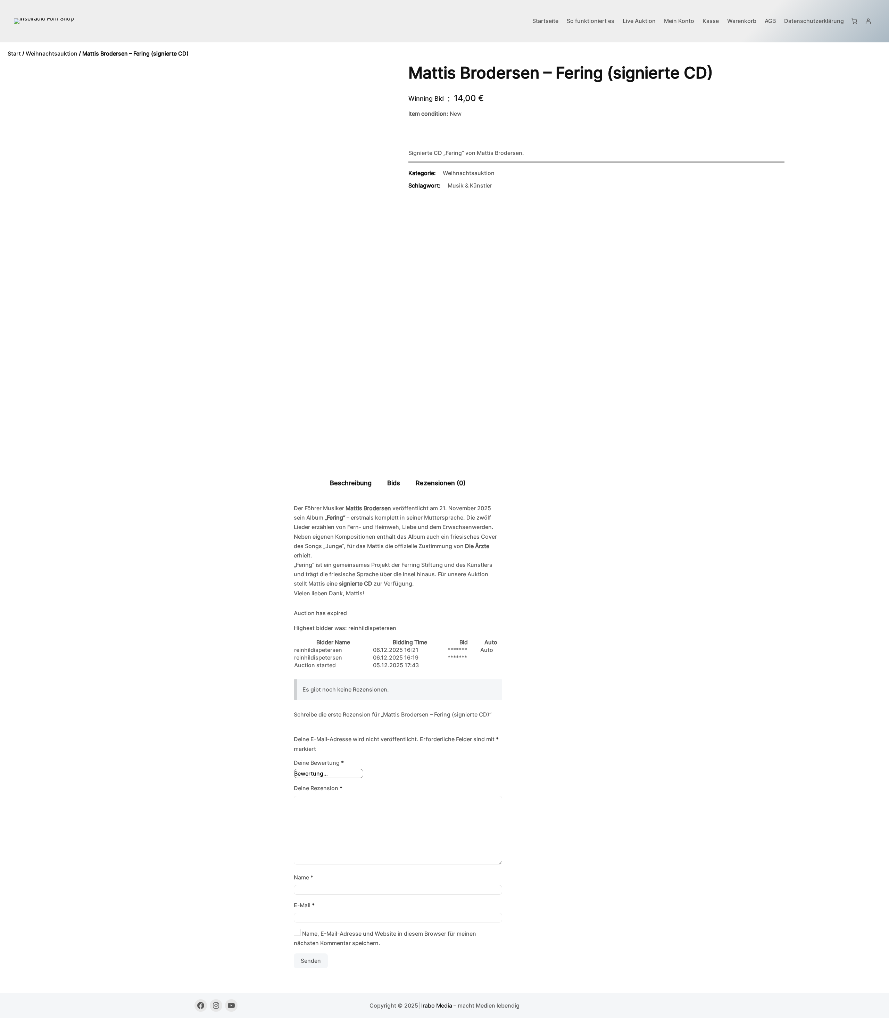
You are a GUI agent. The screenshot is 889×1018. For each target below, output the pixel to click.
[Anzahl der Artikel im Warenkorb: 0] (854, 21)
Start (14, 53)
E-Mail (304, 905)
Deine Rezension (318, 788)
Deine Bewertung (319, 762)
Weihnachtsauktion (51, 53)
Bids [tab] (393, 483)
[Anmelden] (868, 21)
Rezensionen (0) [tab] (441, 483)
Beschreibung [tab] (351, 483)
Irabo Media (436, 1005)
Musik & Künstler (470, 185)
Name (303, 877)
